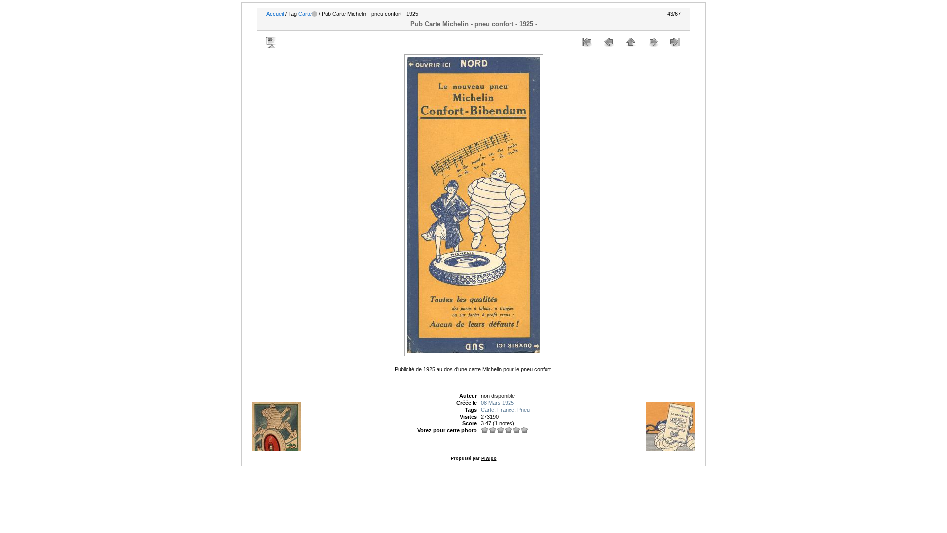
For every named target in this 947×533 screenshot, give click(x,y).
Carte (305, 14)
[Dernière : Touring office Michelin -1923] (675, 42)
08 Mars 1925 (497, 403)
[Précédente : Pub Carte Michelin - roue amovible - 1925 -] (608, 42)
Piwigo (489, 458)
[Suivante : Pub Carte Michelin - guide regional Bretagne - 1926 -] (653, 42)
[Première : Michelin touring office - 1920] (586, 42)
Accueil (275, 14)
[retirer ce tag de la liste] (314, 14)
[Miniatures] (630, 42)
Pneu (523, 410)
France (505, 410)
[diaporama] (271, 42)
